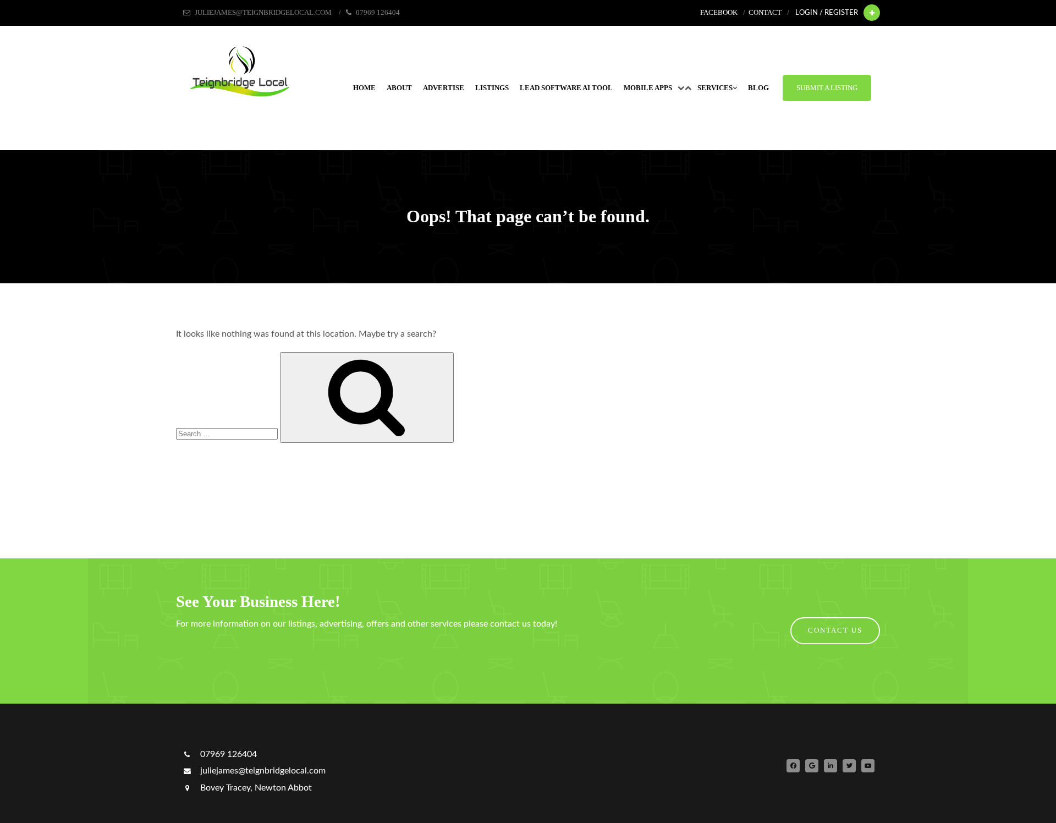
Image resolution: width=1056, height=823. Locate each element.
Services (715, 88)
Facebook (719, 13)
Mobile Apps (648, 88)
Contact (765, 13)
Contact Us (835, 630)
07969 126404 (227, 754)
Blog (758, 88)
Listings (492, 88)
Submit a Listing (826, 88)
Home (364, 88)
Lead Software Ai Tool (566, 88)
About (399, 88)
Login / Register (826, 12)
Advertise (443, 88)
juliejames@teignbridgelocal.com (262, 770)
